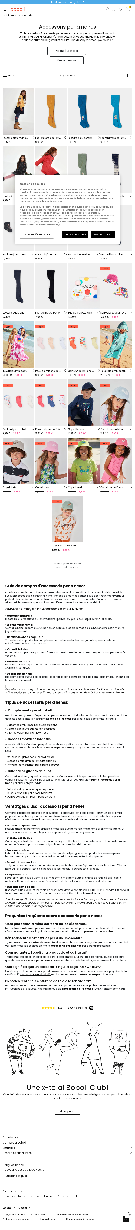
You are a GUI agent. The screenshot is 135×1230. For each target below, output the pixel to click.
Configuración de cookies (37, 234)
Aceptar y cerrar (102, 234)
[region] (67, 209)
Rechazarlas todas (75, 234)
